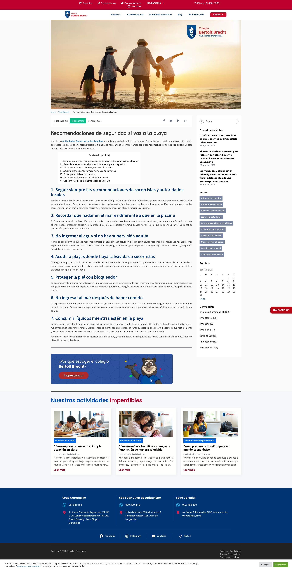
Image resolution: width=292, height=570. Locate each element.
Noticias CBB (206, 335)
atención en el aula (64, 440)
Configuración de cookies (28, 566)
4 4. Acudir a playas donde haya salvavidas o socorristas (88, 170)
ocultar (105, 155)
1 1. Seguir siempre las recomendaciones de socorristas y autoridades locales (99, 160)
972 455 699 (189, 505)
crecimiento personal (212, 254)
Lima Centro (206, 317)
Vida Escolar (63, 112)
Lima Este (205, 323)
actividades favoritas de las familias (82, 141)
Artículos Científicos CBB (213, 312)
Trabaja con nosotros (229, 557)
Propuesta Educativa (160, 14)
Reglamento (154, 3)
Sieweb (218, 14)
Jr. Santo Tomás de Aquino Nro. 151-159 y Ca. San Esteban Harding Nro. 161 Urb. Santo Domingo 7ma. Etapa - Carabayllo (89, 517)
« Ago (202, 298)
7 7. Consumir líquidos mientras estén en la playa (85, 180)
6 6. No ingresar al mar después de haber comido (84, 177)
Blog (180, 14)
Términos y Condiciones (230, 551)
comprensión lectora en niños (216, 223)
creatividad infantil (211, 248)
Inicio (53, 112)
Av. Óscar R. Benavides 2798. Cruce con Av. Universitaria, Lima (205, 514)
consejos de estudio (211, 235)
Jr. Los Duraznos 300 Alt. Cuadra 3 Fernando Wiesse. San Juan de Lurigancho (143, 516)
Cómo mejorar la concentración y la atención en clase (77, 447)
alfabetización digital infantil (199, 440)
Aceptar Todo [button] (280, 564)
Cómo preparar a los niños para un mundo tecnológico (206, 447)
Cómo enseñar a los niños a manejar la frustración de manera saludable (144, 447)
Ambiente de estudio (211, 204)
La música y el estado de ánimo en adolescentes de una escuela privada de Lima (218, 139)
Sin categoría (207, 341)
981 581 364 (75, 505)
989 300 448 (132, 505)
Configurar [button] (265, 564)
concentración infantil (212, 229)
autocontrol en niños (130, 440)
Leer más (59, 470)
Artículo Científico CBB (212, 210)
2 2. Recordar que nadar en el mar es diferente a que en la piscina (93, 164)
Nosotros (115, 14)
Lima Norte (205, 329)
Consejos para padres (212, 241)
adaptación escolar (211, 198)
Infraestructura (135, 14)
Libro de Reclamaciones (230, 554)
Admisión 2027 (196, 14)
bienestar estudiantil (211, 216)
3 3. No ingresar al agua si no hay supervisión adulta (86, 167)
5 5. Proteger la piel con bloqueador (78, 174)
